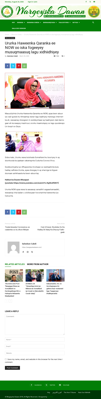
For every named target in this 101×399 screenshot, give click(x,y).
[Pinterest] (18, 65)
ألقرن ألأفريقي (56, 392)
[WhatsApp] (24, 65)
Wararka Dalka (16, 34)
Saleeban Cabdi (12, 56)
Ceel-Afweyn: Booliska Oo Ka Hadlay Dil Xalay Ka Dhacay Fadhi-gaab (51, 229)
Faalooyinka (64, 22)
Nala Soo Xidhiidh (19, 28)
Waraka (20, 22)
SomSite (50, 397)
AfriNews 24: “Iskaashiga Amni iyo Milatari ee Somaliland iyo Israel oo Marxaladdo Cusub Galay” (35, 288)
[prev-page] (6, 300)
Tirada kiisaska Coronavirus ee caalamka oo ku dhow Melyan (17, 228)
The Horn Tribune (70, 392)
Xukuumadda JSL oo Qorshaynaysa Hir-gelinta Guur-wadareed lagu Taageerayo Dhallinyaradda (54, 288)
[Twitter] (90, 1)
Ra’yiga (75, 22)
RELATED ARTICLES (15, 264)
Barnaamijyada (49, 22)
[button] (93, 22)
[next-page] (10, 300)
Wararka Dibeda (33, 22)
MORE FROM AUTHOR (37, 264)
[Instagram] (28, 252)
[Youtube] (94, 1)
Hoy (13, 22)
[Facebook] (86, 1)
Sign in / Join (32, 2)
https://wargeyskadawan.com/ (32, 247)
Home (7, 34)
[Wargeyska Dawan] (50, 11)
